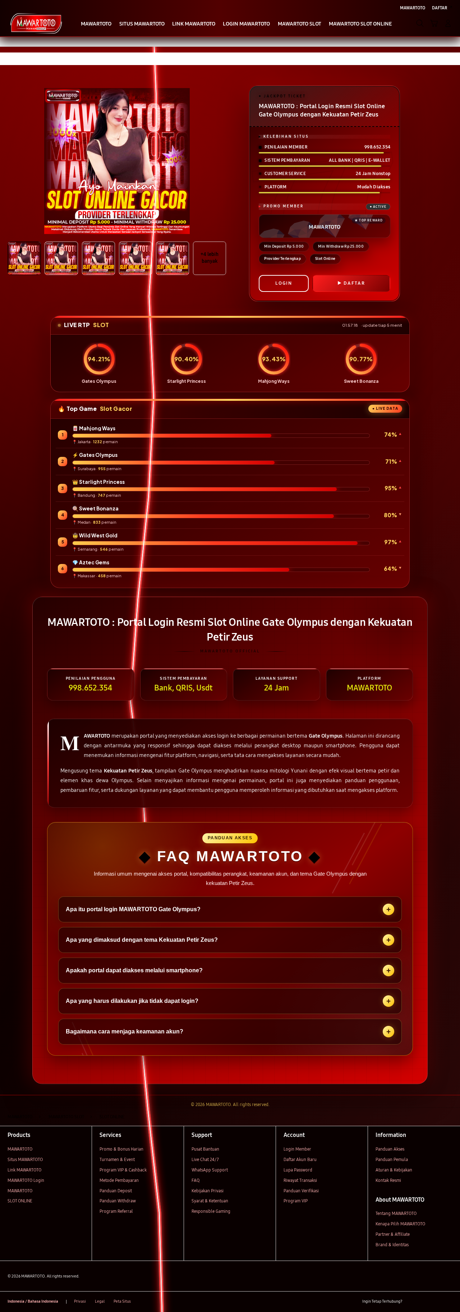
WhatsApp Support (210, 1170)
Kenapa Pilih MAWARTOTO (400, 1223)
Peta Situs (122, 1301)
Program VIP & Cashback (123, 1170)
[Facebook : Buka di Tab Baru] (411, 1302)
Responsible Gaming (211, 1211)
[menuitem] (96, 24)
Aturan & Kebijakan (394, 1170)
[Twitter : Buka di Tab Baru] (423, 1302)
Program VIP (296, 1200)
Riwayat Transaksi (300, 1180)
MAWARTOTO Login (26, 1180)
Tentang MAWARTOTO (396, 1213)
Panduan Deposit (116, 1190)
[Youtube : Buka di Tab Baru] (448, 1302)
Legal (100, 1301)
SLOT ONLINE (20, 1200)
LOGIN (283, 283)
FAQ (195, 1180)
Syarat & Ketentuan (210, 1200)
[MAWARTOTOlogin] (36, 23)
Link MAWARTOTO (24, 1170)
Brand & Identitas (392, 1244)
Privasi (80, 1301)
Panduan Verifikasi (301, 1190)
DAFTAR (354, 283)
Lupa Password (298, 1170)
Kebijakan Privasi (208, 1190)
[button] (434, 23)
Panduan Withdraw (118, 1200)
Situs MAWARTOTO (25, 1159)
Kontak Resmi (388, 1180)
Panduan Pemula (392, 1159)
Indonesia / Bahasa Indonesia (33, 1301)
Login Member (297, 1149)
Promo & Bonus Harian (121, 1149)
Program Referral (116, 1211)
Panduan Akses (390, 1149)
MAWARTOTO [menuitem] (412, 7)
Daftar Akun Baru (300, 1159)
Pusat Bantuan (205, 1149)
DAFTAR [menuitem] (439, 7)
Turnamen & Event (117, 1159)
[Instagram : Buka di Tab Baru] (436, 1302)
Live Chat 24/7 (205, 1159)
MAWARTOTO (20, 1149)
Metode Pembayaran (119, 1180)
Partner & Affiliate (393, 1234)
